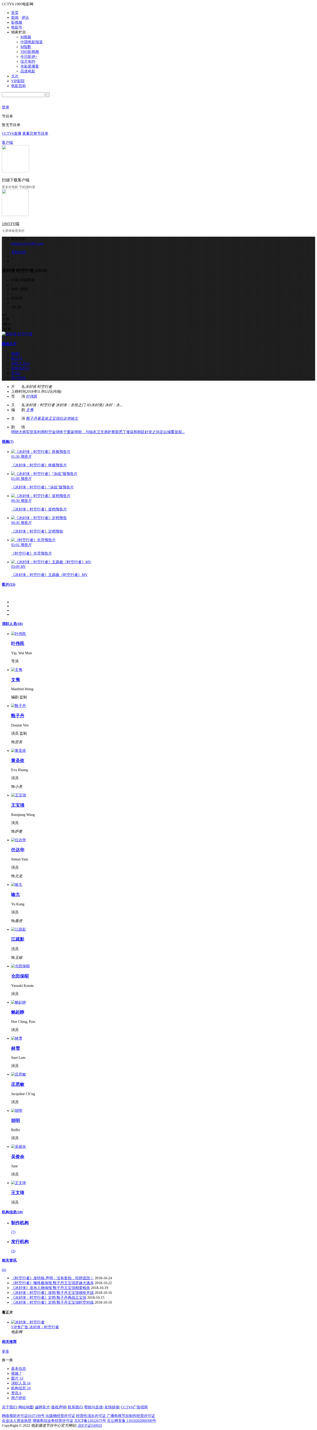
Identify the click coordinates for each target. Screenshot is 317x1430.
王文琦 (17, 1192)
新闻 (15, 18)
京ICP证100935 (90, 1425)
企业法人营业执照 (17, 1421)
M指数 (25, 47)
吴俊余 (17, 1156)
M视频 (25, 37)
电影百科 (18, 86)
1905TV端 (10, 224)
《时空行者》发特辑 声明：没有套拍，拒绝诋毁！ (52, 1278)
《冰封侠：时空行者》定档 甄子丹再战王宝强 (48, 1297)
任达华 (65, 418)
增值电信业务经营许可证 (52, 1421)
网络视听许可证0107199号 (23, 1416)
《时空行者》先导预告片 (31, 553)
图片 (8, 584)
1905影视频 (29, 52)
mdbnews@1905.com (27, 243)
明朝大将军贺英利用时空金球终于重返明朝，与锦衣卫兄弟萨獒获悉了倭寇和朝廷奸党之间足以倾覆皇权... (98, 432)
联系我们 (75, 1407)
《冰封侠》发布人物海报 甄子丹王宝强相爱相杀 (50, 1288)
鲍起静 (17, 1012)
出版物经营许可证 (60, 1416)
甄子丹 (31, 418)
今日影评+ (28, 57)
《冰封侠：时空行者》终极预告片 (39, 465)
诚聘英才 (42, 1407)
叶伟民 (31, 396)
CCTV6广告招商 (134, 1407)
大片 (15, 76)
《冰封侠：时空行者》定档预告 (37, 531)
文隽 (29, 410)
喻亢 (74, 418)
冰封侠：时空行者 (44, 1327)
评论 (25, 18)
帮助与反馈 (93, 1407)
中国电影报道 (31, 42)
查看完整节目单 (35, 133)
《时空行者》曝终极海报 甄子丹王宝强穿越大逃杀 (52, 1283)
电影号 (16, 27)
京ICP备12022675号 (90, 1421)
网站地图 (25, 1407)
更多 (5, 1351)
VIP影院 (18, 81)
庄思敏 (17, 1084)
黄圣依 (42, 418)
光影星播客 (29, 66)
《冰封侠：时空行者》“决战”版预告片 (42, 487)
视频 (7, 442)
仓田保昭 (20, 976)
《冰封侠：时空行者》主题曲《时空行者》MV (49, 575)
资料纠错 (18, 252)
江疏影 (17, 939)
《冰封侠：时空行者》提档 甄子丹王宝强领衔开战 (52, 1293)
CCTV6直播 (11, 133)
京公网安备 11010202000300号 (131, 1421)
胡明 (15, 1120)
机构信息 (12, 1212)
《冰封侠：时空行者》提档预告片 (39, 509)
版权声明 (58, 1407)
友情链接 (111, 1407)
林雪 (15, 1048)
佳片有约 (27, 61)
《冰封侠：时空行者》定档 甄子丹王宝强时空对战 (52, 1302)
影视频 (16, 22)
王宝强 (53, 418)
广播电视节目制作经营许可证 (131, 1416)
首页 (15, 13)
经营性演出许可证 (91, 1416)
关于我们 (9, 1407)
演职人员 (12, 624)
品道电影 (27, 71)
